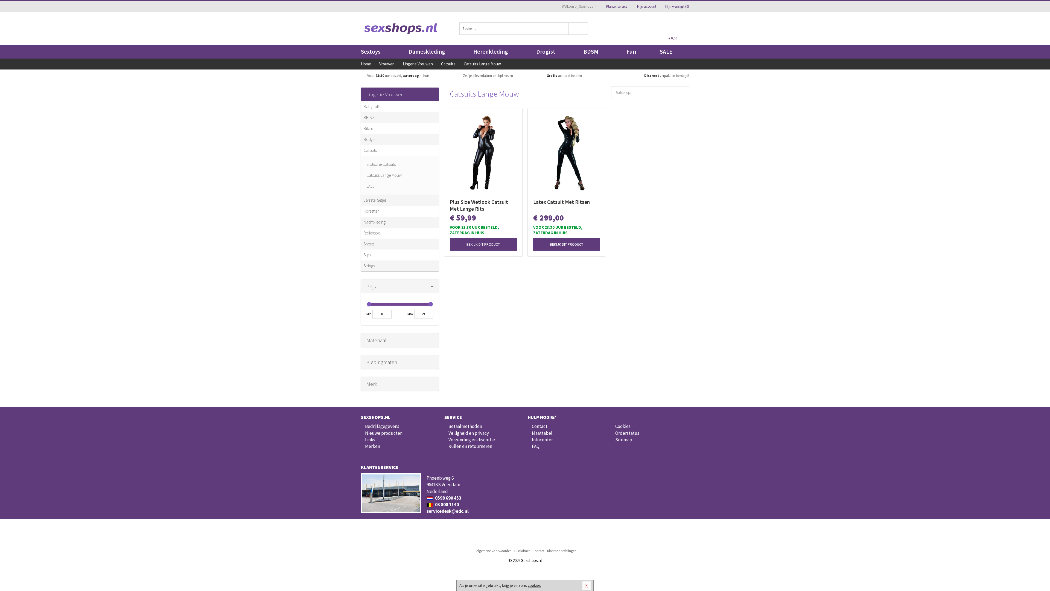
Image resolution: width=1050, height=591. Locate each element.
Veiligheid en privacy (468, 433)
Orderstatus (627, 433)
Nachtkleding (375, 222)
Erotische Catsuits (381, 164)
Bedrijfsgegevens (382, 426)
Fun (631, 51)
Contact (539, 426)
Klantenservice (616, 6)
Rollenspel (372, 233)
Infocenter (542, 440)
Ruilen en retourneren (470, 446)
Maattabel (542, 433)
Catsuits (370, 150)
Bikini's (369, 128)
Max (410, 314)
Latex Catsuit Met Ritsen (561, 202)
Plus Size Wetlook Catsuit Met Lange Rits (479, 205)
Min (369, 314)
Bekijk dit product (483, 244)
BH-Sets (370, 117)
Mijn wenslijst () (676, 6)
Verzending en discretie (471, 440)
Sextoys (370, 51)
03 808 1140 (446, 505)
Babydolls (372, 106)
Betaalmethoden (465, 426)
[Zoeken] (578, 28)
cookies (534, 585)
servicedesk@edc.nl (448, 511)
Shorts (369, 244)
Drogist (545, 51)
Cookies (623, 426)
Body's (369, 139)
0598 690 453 (447, 498)
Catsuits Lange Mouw (384, 175)
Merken (372, 446)
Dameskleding (427, 51)
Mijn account (646, 6)
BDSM (591, 51)
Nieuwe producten (383, 433)
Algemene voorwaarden (494, 551)
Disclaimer (522, 551)
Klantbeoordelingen (561, 551)
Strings (369, 265)
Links (370, 440)
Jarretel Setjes (375, 200)
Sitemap (623, 440)
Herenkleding (490, 51)
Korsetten (372, 211)
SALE (666, 51)
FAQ (535, 446)
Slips (367, 254)
